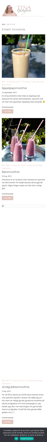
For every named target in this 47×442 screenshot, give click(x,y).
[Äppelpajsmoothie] (23, 36)
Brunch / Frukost (21, 81)
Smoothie (6, 84)
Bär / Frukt (7, 81)
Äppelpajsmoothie (14, 88)
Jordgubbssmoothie (15, 387)
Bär (3, 165)
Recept (40, 81)
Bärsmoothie (11, 172)
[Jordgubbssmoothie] (23, 206)
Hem (3, 24)
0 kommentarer (7, 107)
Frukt (33, 81)
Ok (16, 438)
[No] (44, 435)
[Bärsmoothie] (23, 119)
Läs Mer (7, 111)
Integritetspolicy (27, 438)
